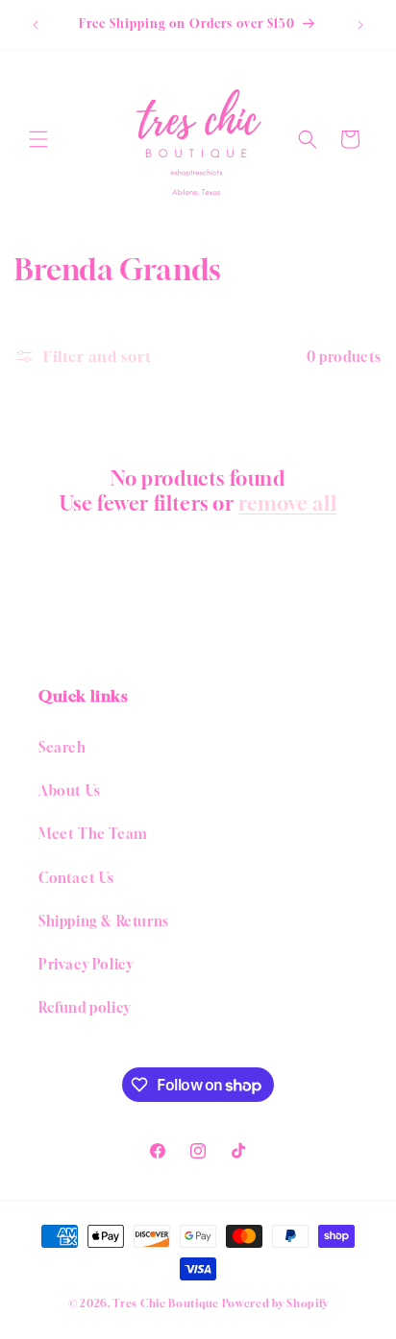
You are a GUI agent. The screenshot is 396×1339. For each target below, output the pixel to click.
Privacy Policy (85, 964)
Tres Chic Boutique (165, 1303)
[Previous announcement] (35, 25)
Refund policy (84, 1007)
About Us (69, 790)
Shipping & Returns (103, 921)
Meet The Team (93, 833)
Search (62, 747)
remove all (287, 503)
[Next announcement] (360, 25)
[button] (38, 139)
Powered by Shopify (275, 1303)
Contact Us (76, 878)
